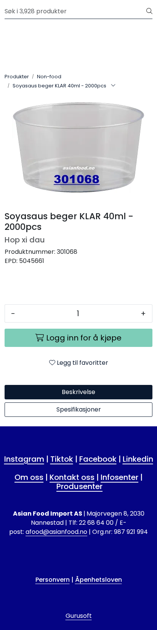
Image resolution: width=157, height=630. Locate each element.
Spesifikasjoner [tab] (78, 409)
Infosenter (119, 477)
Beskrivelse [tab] (78, 392)
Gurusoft (79, 615)
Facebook (98, 459)
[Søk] (149, 11)
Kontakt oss (72, 477)
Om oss (28, 477)
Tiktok (61, 459)
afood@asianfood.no (56, 531)
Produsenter (79, 486)
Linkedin (138, 459)
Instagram (24, 459)
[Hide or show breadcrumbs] (113, 86)
